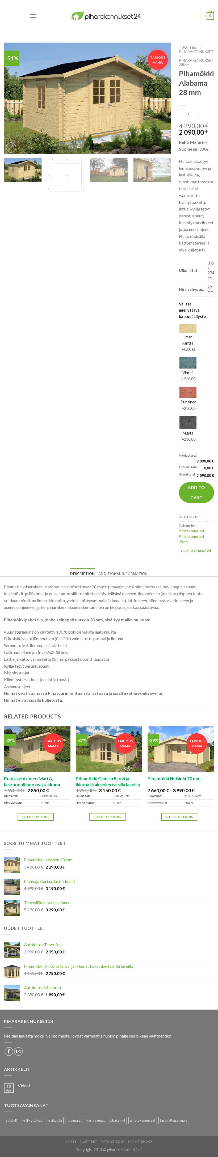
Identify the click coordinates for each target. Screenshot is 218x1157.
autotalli (12, 1120)
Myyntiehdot (140, 1141)
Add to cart (196, 492)
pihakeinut (117, 1120)
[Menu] (33, 15)
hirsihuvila (54, 1120)
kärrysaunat (95, 1120)
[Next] (161, 98)
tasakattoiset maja (173, 1120)
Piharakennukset (196, 51)
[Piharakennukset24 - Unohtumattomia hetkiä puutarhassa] (109, 16)
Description (82, 574)
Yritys (71, 1141)
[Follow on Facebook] (9, 1051)
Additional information (123, 574)
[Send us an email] (18, 1051)
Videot (24, 1085)
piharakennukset (198, 550)
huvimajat (74, 1120)
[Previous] (14, 98)
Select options (35, 817)
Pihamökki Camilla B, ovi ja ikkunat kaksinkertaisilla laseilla (108, 781)
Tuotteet (188, 47)
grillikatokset (32, 1120)
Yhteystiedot (112, 1141)
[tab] (82, 573)
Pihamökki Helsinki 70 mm (174, 778)
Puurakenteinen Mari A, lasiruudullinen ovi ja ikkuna (32, 781)
